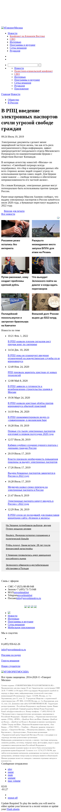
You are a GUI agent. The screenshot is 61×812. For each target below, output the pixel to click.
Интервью (15, 42)
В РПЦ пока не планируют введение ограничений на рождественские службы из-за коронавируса (34, 358)
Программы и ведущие (22, 45)
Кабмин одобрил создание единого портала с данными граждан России (33, 446)
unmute (11, 778)
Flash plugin (13, 809)
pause (11, 772)
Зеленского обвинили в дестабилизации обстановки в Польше (27, 567)
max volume (14, 780)
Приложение (21, 88)
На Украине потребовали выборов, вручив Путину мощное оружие (28, 527)
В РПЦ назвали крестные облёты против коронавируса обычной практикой (30, 404)
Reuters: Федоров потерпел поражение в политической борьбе (28, 537)
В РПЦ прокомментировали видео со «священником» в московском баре (28, 418)
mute (10, 775)
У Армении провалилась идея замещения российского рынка (28, 557)
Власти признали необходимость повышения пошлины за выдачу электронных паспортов (33, 460)
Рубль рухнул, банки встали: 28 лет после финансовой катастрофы (28, 547)
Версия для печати (14, 211)
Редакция (15, 50)
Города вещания (10, 660)
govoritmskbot (21, 592)
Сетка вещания (18, 47)
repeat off (13, 797)
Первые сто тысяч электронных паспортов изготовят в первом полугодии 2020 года (31, 432)
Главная (5, 94)
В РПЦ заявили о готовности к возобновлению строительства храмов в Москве (30, 389)
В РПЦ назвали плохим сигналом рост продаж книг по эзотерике (29, 343)
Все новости (8, 214)
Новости (12, 33)
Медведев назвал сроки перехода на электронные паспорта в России (28, 488)
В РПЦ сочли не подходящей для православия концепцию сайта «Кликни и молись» (33, 516)
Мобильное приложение (21, 627)
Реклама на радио (11, 655)
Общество (13, 99)
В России (13, 102)
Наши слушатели (10, 666)
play (10, 769)
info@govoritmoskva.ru (28, 598)
